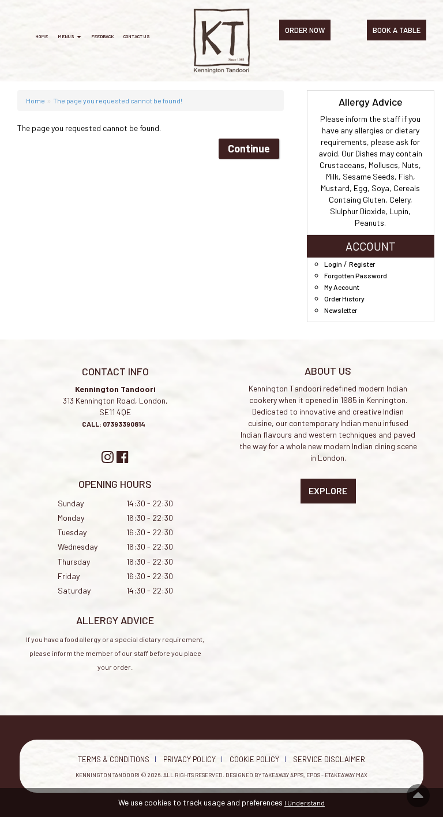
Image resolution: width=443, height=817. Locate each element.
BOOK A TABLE (397, 30)
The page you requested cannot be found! (117, 100)
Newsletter (340, 310)
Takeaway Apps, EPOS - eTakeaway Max (314, 774)
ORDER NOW (305, 30)
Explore (328, 490)
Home (41, 36)
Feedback (102, 36)
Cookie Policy (254, 759)
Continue (249, 148)
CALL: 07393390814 (114, 424)
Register (362, 264)
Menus (67, 36)
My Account (341, 287)
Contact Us (136, 36)
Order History (344, 298)
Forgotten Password (355, 275)
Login (333, 264)
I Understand (304, 803)
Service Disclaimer (329, 759)
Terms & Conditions (113, 759)
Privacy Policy (189, 759)
